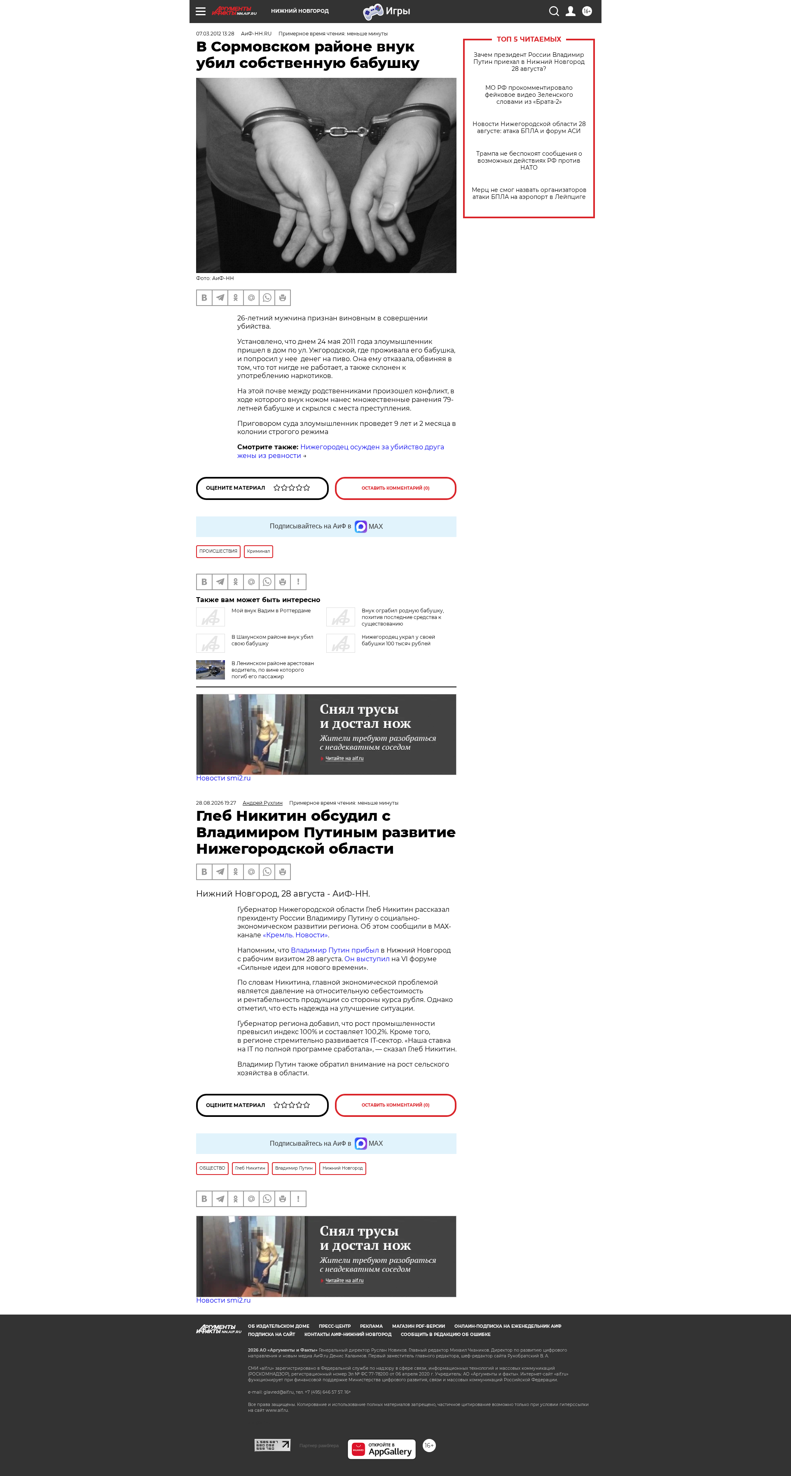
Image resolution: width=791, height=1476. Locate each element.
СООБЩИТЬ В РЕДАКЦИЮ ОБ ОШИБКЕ (446, 1334)
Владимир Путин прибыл (334, 950)
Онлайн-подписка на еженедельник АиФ (508, 1326)
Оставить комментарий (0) (396, 488)
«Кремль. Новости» (295, 935)
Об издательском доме (278, 1326)
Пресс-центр (335, 1326)
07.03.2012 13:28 (215, 33)
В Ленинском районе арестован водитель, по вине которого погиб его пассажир (273, 670)
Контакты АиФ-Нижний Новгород (347, 1334)
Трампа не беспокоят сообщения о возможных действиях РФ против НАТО (529, 160)
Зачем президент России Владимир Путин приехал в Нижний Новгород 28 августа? (529, 61)
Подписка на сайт (271, 1334)
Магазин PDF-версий (418, 1326)
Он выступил (367, 959)
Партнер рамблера (319, 1445)
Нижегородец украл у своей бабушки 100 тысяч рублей (398, 640)
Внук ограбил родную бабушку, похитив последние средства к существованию (403, 617)
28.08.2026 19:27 (216, 803)
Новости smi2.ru (223, 778)
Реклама (371, 1326)
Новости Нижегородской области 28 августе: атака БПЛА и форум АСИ (529, 128)
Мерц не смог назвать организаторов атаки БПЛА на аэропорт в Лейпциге (529, 194)
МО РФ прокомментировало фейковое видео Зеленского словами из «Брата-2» (529, 94)
